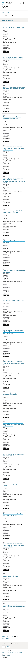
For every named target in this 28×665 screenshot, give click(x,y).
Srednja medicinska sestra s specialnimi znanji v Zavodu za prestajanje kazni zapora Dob (13, 363)
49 (3, 638)
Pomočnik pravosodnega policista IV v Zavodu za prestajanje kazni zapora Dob (14, 211)
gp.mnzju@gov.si (6, 655)
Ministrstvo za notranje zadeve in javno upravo (12, 652)
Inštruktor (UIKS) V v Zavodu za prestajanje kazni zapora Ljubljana (13, 455)
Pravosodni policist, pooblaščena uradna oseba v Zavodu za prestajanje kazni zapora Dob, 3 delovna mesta (13, 424)
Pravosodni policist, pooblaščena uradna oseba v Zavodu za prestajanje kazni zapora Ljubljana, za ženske (13, 545)
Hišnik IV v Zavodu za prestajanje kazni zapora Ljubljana (14, 484)
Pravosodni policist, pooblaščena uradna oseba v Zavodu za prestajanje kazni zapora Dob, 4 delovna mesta (13, 148)
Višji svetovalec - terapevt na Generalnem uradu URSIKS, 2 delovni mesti (13, 514)
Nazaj (3, 636)
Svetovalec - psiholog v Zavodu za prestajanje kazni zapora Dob (14, 241)
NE (8, 646)
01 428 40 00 (5, 654)
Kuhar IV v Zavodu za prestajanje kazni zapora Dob (14, 301)
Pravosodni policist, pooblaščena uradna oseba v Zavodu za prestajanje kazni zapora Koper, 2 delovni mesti (13, 332)
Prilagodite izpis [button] (7, 20)
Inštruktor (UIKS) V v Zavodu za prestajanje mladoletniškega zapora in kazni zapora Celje (14, 28)
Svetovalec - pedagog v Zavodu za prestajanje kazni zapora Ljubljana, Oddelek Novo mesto (14, 87)
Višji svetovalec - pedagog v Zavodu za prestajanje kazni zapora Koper (12, 117)
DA (3, 646)
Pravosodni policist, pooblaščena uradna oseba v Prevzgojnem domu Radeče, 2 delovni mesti (14, 606)
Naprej (7, 638)
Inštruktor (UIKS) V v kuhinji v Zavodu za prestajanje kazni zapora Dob (12, 393)
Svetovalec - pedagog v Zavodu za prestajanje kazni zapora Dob (14, 271)
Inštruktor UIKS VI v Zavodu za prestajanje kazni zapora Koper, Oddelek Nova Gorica (13, 58)
